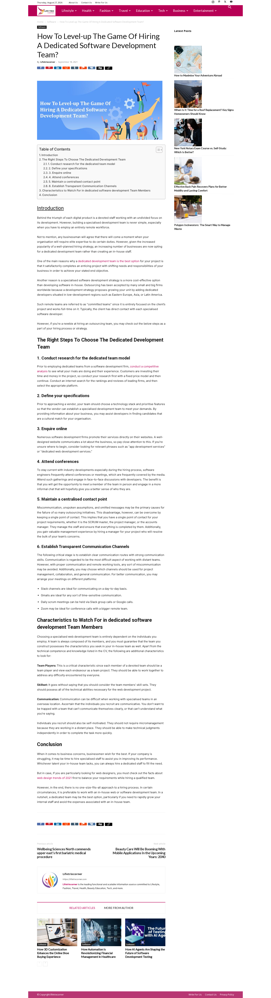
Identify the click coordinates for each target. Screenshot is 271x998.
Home (40, 21)
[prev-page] (39, 964)
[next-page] (45, 964)
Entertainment (204, 11)
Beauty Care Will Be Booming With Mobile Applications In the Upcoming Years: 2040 (139, 853)
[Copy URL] (108, 70)
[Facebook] (40, 70)
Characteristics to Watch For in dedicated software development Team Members (96, 190)
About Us (73, 2)
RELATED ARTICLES (82, 907)
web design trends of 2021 (54, 778)
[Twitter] (225, 3)
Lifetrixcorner (47, 61)
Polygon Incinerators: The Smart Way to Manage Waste (202, 226)
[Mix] (83, 70)
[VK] (91, 70)
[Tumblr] (74, 70)
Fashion (105, 11)
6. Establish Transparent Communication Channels (83, 186)
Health (86, 11)
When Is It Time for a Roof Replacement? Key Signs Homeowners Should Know (204, 111)
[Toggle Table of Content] (157, 150)
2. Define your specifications (68, 168)
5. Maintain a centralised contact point (74, 181)
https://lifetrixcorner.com (75, 879)
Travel (123, 11)
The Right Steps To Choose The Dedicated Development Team (84, 159)
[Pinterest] (219, 3)
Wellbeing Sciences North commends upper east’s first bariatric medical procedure (64, 853)
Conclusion (49, 195)
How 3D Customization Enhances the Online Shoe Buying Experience (53, 952)
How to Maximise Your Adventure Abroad (198, 75)
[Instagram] (213, 3)
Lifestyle (68, 11)
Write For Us (101, 2)
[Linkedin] (57, 70)
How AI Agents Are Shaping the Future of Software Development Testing (145, 952)
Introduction (49, 155)
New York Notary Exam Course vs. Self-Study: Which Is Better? (200, 150)
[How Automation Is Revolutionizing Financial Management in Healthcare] (101, 932)
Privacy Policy (227, 994)
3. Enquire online (60, 172)
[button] (229, 7)
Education (143, 11)
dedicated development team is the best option (108, 261)
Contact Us (86, 2)
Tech (161, 11)
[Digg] (100, 70)
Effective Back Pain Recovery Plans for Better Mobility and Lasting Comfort (200, 188)
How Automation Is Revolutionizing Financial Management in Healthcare (98, 952)
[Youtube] (231, 3)
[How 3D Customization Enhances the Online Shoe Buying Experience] (57, 932)
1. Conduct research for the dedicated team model (81, 164)
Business (179, 11)
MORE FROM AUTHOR (118, 907)
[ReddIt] (66, 70)
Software (51, 21)
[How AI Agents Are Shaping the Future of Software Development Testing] (145, 932)
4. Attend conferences (64, 177)
